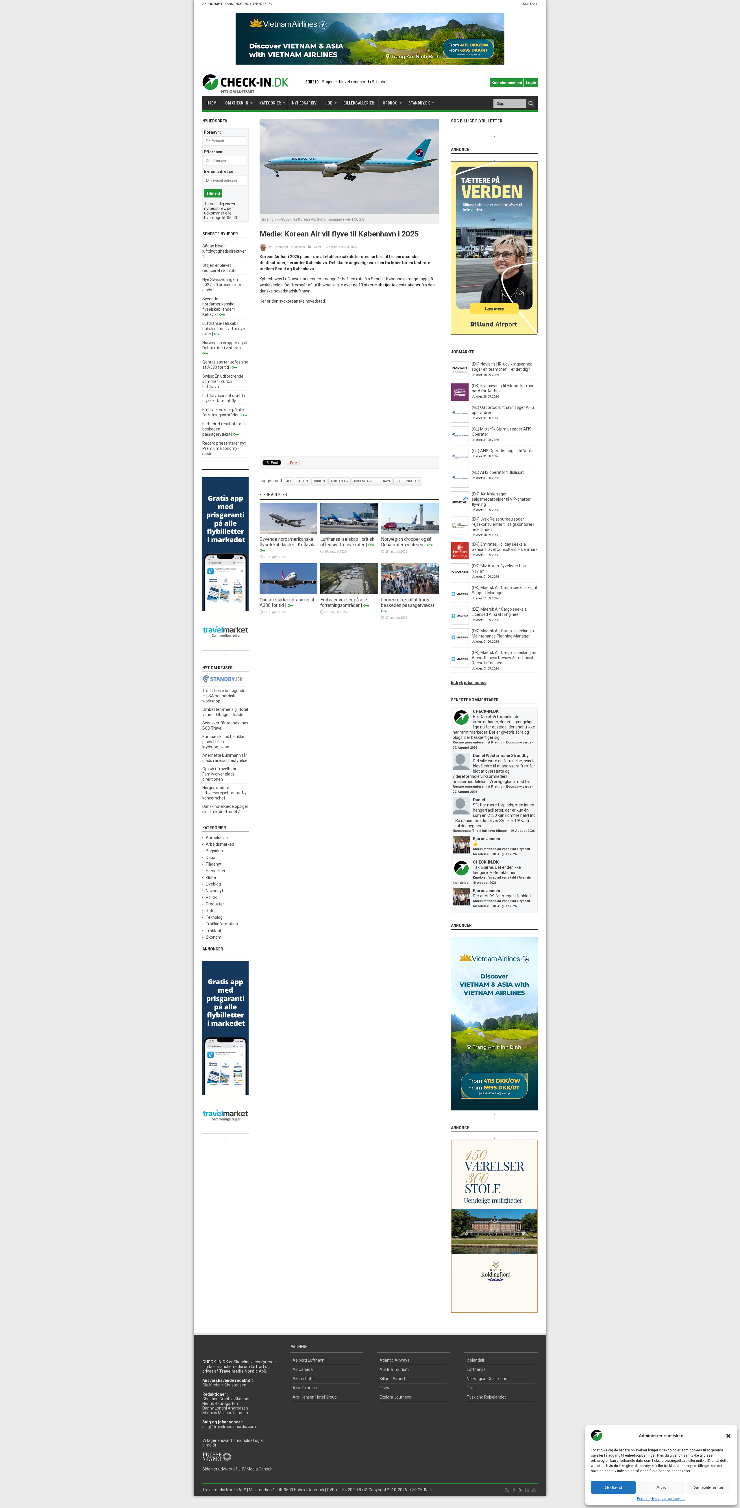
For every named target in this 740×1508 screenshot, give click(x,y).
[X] (520, 1490)
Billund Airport (392, 1378)
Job (328, 103)
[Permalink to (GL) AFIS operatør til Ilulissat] (460, 486)
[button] (728, 1436)
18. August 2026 (504, 854)
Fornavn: (212, 132)
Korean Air (339, 481)
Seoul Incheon (408, 481)
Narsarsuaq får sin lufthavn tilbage (480, 831)
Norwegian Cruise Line (487, 1378)
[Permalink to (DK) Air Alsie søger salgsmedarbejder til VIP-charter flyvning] (460, 508)
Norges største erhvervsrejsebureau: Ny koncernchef (224, 792)
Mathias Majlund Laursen (225, 1412)
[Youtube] (534, 1490)
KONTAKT (530, 4)
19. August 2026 (522, 831)
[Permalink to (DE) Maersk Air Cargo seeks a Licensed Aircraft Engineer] (460, 623)
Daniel (479, 799)
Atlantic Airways (394, 1360)
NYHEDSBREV (262, 4)
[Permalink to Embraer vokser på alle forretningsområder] (349, 592)
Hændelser (215, 870)
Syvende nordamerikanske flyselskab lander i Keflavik (287, 541)
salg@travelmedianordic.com (229, 1426)
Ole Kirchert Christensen (288, 247)
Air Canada (303, 1369)
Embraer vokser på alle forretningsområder (343, 602)
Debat (211, 857)
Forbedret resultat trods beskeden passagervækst (407, 602)
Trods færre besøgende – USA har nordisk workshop (223, 695)
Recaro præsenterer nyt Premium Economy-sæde (224, 448)
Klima (211, 877)
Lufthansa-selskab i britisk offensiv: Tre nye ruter (347, 541)
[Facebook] (514, 1490)
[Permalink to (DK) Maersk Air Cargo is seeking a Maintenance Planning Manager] (460, 644)
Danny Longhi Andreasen (225, 1408)
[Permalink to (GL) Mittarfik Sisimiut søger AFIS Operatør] (460, 443)
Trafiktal (213, 930)
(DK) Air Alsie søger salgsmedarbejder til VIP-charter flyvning (501, 499)
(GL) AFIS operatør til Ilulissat (498, 472)
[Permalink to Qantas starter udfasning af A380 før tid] (288, 592)
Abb (289, 481)
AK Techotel (303, 1378)
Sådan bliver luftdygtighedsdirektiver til (224, 251)
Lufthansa (476, 1369)
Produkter (215, 904)
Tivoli (471, 1388)
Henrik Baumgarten (220, 1403)
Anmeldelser (217, 837)
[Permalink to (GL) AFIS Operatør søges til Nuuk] (460, 464)
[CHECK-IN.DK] (245, 89)
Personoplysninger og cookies (661, 1499)
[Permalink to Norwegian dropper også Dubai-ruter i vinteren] (410, 532)
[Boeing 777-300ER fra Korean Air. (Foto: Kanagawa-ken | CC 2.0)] (349, 212)
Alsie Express (305, 1388)
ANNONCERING (238, 4)
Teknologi (214, 917)
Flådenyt (213, 864)
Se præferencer (709, 1487)
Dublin (319, 481)
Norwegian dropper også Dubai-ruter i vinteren (406, 541)
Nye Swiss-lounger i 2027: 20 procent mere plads (223, 284)
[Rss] (507, 1490)
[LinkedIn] (527, 1490)
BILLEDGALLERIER (358, 103)
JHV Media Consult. (255, 1469)
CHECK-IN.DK (486, 711)
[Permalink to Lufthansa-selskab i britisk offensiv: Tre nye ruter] (349, 532)
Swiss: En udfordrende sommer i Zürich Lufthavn (222, 381)
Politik (211, 897)
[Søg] (530, 103)
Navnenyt (214, 890)
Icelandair (475, 1360)
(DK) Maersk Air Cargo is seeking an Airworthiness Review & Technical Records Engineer (504, 657)
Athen (303, 481)
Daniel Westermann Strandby (500, 755)
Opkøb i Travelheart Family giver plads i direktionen (220, 774)
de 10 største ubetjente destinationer (387, 285)
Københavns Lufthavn (372, 481)
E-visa (385, 1388)
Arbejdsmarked (220, 844)
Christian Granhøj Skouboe (226, 1399)
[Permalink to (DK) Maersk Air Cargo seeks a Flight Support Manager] (460, 601)
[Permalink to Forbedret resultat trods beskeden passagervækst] (410, 592)
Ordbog (390, 103)
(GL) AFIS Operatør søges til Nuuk (502, 450)
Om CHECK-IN (236, 103)
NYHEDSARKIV (304, 103)
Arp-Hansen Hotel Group (315, 1397)
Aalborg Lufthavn (308, 1360)
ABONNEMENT (213, 4)
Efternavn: (213, 152)
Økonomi (214, 937)
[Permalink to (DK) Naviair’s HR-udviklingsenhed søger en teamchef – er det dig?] (460, 378)
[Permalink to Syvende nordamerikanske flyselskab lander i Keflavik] (288, 532)
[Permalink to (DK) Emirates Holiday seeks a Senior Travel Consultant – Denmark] (460, 558)
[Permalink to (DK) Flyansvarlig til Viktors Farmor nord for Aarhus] (460, 399)
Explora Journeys (395, 1397)
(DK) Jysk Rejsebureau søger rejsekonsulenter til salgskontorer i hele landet (503, 524)
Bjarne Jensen (486, 838)
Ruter (317, 247)
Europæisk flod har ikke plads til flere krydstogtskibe (223, 741)
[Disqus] (349, 380)
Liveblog (213, 884)
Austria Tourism (394, 1369)
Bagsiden (214, 851)
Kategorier (270, 103)
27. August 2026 (465, 748)
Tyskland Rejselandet (486, 1397)
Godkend (613, 1487)
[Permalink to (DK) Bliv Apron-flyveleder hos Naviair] (460, 579)
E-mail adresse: (219, 171)
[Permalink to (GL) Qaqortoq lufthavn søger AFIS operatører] (460, 421)
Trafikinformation (222, 924)
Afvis (661, 1487)
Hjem (211, 103)
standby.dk (419, 103)
